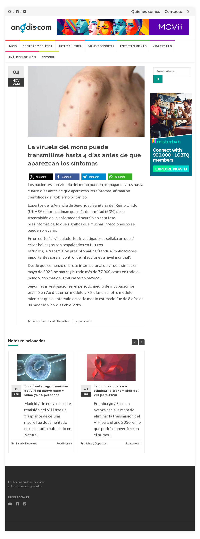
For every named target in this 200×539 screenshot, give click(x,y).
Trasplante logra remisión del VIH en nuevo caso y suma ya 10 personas (46, 390)
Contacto (173, 11)
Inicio (12, 46)
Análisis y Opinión (22, 57)
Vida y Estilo (162, 46)
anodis (87, 321)
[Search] (157, 79)
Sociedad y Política (37, 46)
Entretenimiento (133, 46)
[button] (41, 176)
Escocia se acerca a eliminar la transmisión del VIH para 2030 (116, 390)
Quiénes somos (145, 11)
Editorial (49, 57)
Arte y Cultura (70, 46)
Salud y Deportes (101, 46)
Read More (63, 443)
